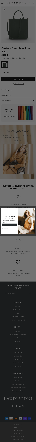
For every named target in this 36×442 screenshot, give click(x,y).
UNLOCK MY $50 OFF (9, 224)
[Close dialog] (34, 209)
